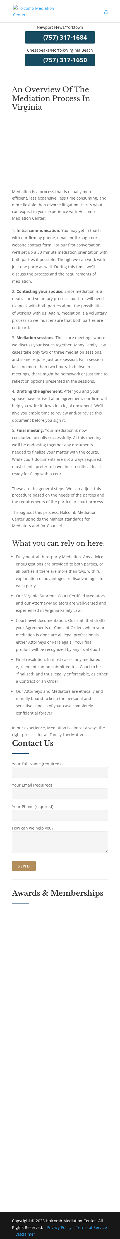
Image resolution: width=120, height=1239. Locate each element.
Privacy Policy (59, 1227)
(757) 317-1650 (65, 60)
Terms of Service (91, 1227)
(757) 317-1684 (65, 37)
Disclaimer (25, 1234)
